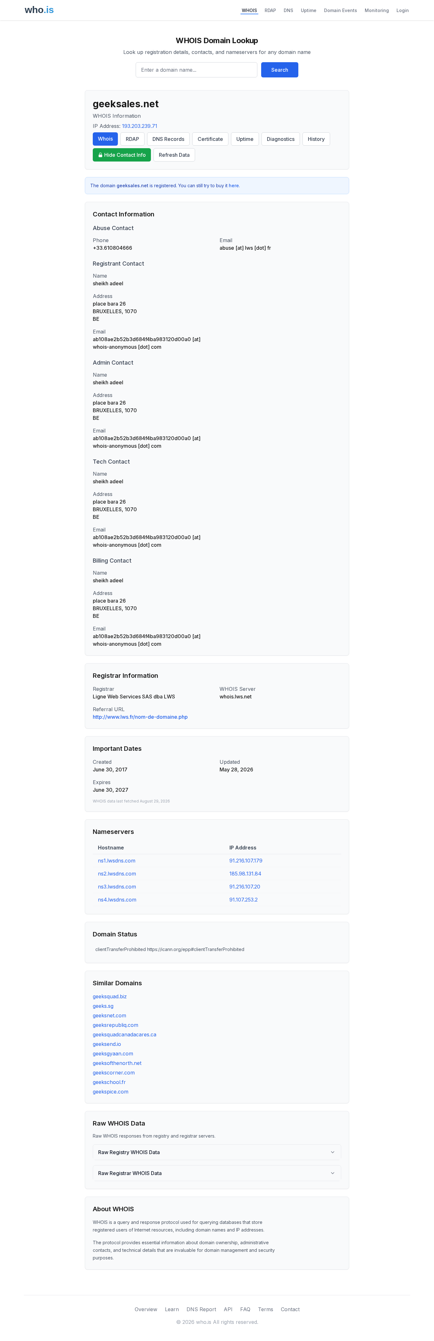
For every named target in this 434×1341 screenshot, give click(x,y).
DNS (288, 10)
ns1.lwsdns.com (116, 860)
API (228, 1309)
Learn (172, 1309)
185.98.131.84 (245, 873)
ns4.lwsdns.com (117, 899)
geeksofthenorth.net (117, 1063)
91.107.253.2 (243, 899)
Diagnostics (281, 139)
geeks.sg (103, 1006)
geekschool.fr (109, 1082)
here (234, 185)
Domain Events (340, 10)
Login (403, 10)
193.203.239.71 (139, 126)
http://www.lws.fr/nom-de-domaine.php (140, 717)
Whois (105, 138)
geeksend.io (107, 1044)
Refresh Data (174, 155)
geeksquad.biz (110, 996)
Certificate (210, 139)
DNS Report (201, 1309)
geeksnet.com (109, 1015)
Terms (265, 1309)
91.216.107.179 (245, 860)
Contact (290, 1309)
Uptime (308, 10)
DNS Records (168, 139)
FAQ (245, 1309)
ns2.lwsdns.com (117, 873)
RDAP (270, 10)
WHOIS (249, 10)
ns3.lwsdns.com (117, 886)
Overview (146, 1309)
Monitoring (377, 10)
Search (279, 70)
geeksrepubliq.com (115, 1025)
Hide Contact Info (125, 155)
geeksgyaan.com (113, 1053)
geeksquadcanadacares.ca (124, 1034)
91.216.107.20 (244, 886)
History (316, 139)
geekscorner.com (114, 1072)
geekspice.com (110, 1091)
